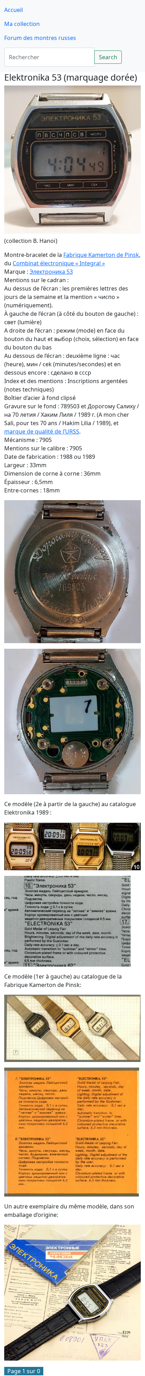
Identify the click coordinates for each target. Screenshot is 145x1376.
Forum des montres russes (40, 38)
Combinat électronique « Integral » (59, 263)
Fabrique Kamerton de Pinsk (101, 255)
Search (108, 57)
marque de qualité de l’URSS (41, 431)
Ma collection (22, 24)
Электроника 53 (51, 271)
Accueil (13, 10)
